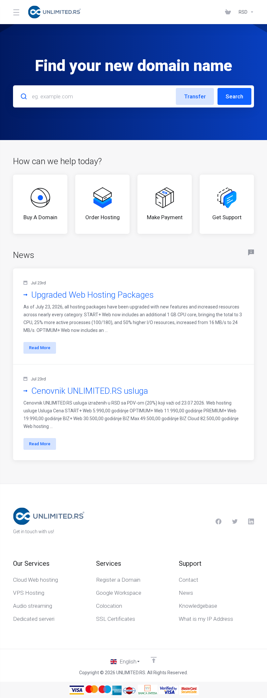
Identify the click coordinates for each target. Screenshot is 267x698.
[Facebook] (218, 521)
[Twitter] (235, 521)
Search (234, 96)
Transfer (195, 96)
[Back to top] (154, 659)
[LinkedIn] (251, 521)
